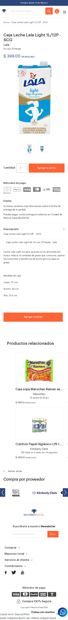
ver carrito (49, 173)
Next (65, 492)
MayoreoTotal (37, 607)
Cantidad (9, 167)
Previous (2, 492)
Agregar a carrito (46, 168)
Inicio (6, 22)
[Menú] (63, 11)
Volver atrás (14, 471)
